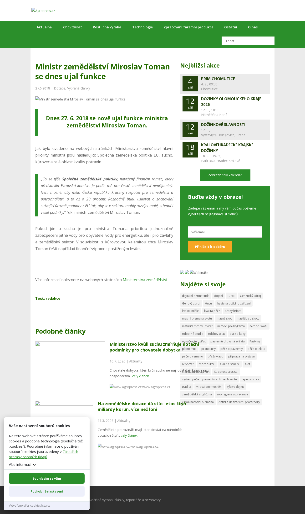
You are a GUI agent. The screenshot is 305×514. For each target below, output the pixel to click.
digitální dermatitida (195, 296)
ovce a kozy (237, 334)
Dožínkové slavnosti (223, 124)
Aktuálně (44, 27)
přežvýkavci (216, 356)
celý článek (140, 376)
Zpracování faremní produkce (188, 27)
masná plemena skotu (197, 318)
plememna (189, 349)
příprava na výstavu (241, 356)
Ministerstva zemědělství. (145, 279)
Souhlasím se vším (46, 478)
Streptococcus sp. (226, 372)
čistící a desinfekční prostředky (239, 402)
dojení (218, 296)
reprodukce (207, 364)
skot (247, 364)
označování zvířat (194, 341)
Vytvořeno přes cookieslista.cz (30, 506)
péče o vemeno (192, 356)
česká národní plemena (198, 402)
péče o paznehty (231, 349)
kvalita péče (212, 311)
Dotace (59, 88)
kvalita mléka (190, 311)
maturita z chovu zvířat (197, 326)
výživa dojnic (235, 387)
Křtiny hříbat (233, 311)
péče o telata (256, 349)
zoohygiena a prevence (232, 394)
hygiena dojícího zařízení (234, 303)
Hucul (209, 303)
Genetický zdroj (250, 296)
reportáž (188, 364)
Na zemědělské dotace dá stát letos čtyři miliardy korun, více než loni (142, 406)
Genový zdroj (191, 303)
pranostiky (208, 349)
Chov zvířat (72, 27)
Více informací (20, 464)
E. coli (231, 296)
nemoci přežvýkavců (231, 326)
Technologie (142, 27)
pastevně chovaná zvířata (227, 341)
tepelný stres (250, 379)
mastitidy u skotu (248, 318)
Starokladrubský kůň (195, 372)
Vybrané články (78, 88)
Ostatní (230, 27)
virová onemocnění (209, 387)
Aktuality (135, 361)
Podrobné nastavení (46, 491)
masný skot (224, 318)
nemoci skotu (258, 326)
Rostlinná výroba (107, 27)
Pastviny (254, 341)
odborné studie (192, 334)
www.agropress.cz (156, 387)
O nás (253, 27)
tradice (187, 387)
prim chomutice (218, 78)
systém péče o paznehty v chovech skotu (209, 379)
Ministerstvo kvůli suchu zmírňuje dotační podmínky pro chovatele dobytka (154, 346)
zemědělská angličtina (197, 394)
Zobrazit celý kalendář (225, 175)
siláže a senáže (229, 364)
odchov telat (216, 334)
